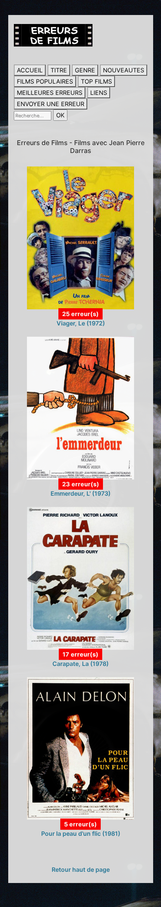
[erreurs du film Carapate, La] (80, 578)
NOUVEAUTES (123, 70)
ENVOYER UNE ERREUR (50, 104)
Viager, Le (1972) (81, 323)
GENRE (85, 70)
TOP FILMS (96, 81)
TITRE (59, 70)
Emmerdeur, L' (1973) (80, 493)
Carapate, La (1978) (80, 663)
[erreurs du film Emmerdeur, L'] (80, 407)
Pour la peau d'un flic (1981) (80, 833)
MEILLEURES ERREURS (49, 92)
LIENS (98, 92)
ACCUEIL (30, 70)
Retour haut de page (81, 869)
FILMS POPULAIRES (45, 81)
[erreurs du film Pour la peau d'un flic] (80, 747)
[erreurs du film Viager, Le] (80, 237)
